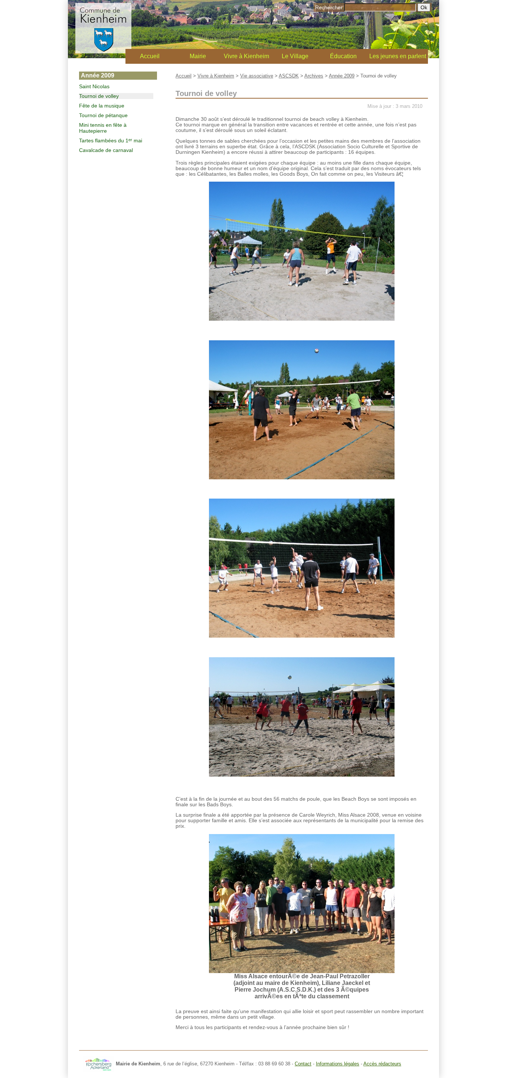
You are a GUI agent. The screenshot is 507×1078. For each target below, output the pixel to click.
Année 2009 (341, 76)
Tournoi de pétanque (103, 115)
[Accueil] (103, 51)
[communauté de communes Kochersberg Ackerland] (98, 1064)
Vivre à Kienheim (246, 56)
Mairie (198, 56)
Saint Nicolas (94, 86)
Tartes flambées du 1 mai (110, 140)
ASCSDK (289, 76)
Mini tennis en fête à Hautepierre (103, 128)
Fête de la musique (101, 106)
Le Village (295, 56)
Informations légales (337, 1064)
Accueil (150, 56)
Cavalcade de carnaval (106, 150)
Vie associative (256, 76)
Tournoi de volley (99, 96)
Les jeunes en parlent (397, 56)
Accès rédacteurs (382, 1064)
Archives (313, 76)
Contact (303, 1064)
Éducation (343, 56)
